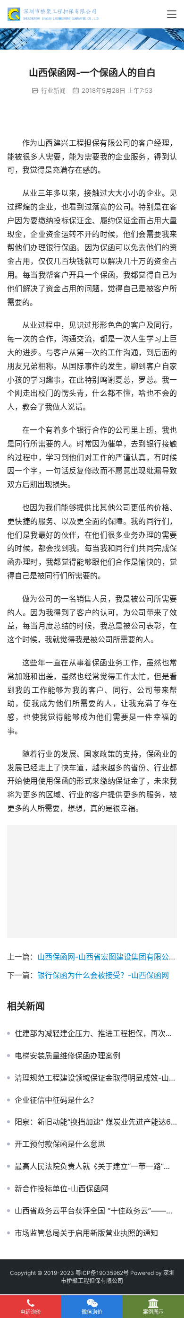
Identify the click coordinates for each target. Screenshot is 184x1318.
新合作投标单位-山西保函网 (62, 1188)
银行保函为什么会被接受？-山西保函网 (103, 975)
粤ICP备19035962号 (102, 1272)
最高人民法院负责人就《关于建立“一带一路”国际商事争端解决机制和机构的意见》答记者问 (96, 1166)
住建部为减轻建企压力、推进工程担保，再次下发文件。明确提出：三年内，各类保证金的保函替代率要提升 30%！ (96, 1033)
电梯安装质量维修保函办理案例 (67, 1055)
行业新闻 (53, 90)
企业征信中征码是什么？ (56, 1100)
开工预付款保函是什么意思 (60, 1144)
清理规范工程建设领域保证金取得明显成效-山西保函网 (96, 1078)
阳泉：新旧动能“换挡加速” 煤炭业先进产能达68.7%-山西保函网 (96, 1121)
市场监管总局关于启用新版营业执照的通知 (86, 1233)
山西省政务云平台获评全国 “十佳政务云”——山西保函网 (96, 1210)
